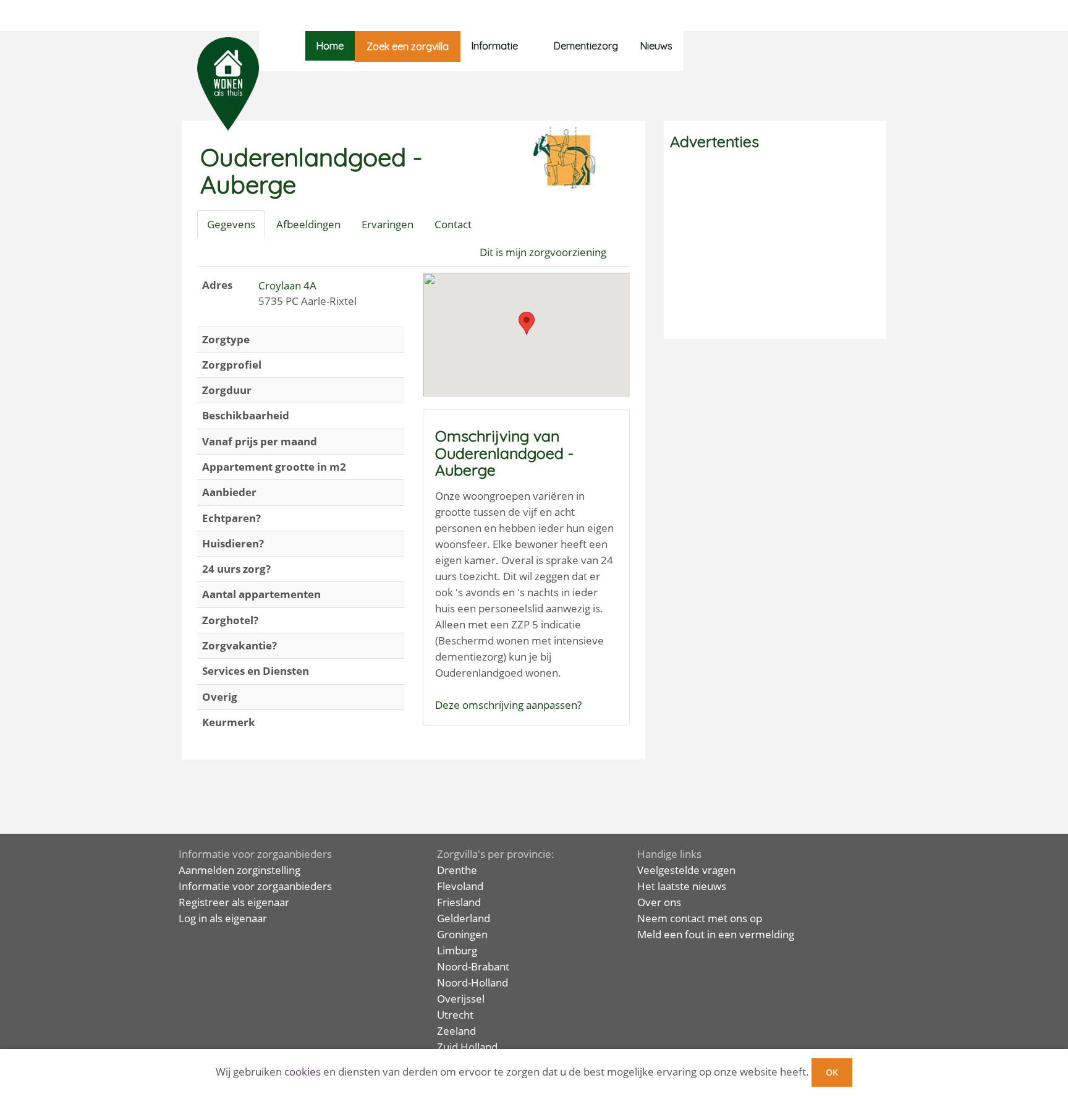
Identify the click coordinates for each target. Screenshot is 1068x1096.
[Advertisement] (775, 246)
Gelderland (463, 918)
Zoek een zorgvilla (408, 46)
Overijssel (461, 998)
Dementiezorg (586, 46)
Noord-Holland (472, 982)
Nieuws (656, 46)
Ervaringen (387, 224)
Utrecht (455, 1015)
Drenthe (457, 870)
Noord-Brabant (473, 966)
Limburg (457, 950)
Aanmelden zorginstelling (239, 870)
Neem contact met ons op (699, 918)
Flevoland (460, 886)
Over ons (659, 902)
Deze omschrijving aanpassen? (508, 705)
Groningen (462, 934)
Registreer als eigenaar (234, 902)
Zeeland (456, 1031)
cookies (302, 1071)
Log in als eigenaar (223, 918)
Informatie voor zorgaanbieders (255, 886)
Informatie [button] (495, 46)
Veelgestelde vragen (686, 870)
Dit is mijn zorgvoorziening (543, 252)
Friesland (459, 902)
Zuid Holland (467, 1047)
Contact (453, 224)
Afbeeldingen (308, 224)
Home (330, 46)
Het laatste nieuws (681, 886)
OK (832, 1072)
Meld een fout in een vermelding (715, 934)
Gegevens (231, 224)
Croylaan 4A (287, 285)
